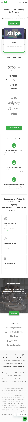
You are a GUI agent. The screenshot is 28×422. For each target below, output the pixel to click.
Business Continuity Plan (18, 366)
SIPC (11, 363)
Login (20, 2)
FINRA (7, 363)
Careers (23, 360)
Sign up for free (14, 23)
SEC (15, 363)
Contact (8, 355)
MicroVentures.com (6, 388)
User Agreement (18, 399)
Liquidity (10, 357)
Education (13, 360)
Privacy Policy (7, 366)
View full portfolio (14, 127)
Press (24, 355)
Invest (5, 357)
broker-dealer (21, 379)
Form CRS (19, 363)
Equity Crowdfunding (19, 357)
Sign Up (25, 2)
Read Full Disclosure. (7, 414)
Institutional (6, 360)
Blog (18, 360)
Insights (20, 355)
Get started (14, 313)
